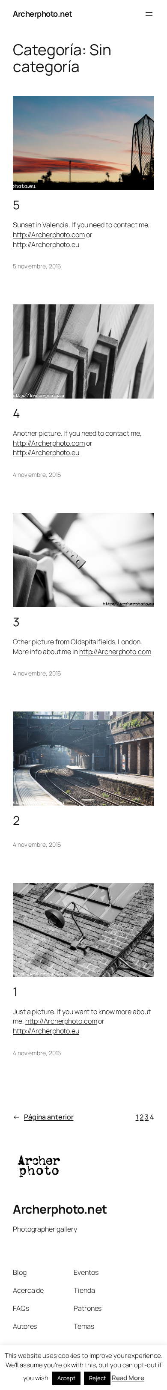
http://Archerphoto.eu (46, 244)
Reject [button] (97, 1378)
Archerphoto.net (42, 14)
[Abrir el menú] (149, 14)
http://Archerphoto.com (49, 234)
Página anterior (43, 1117)
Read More (128, 1377)
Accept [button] (66, 1378)
